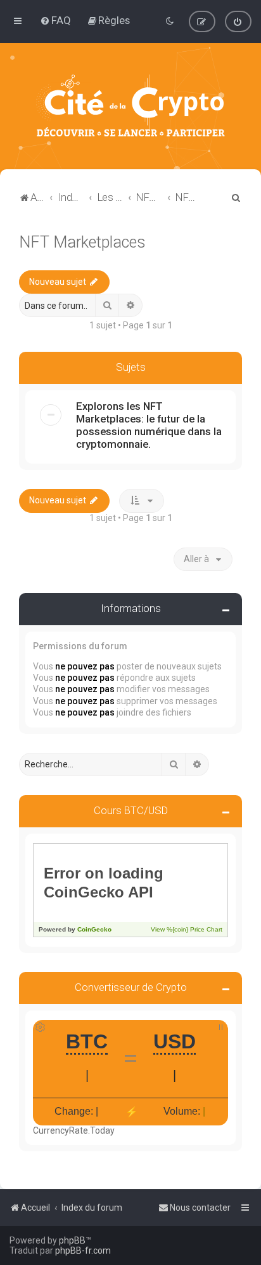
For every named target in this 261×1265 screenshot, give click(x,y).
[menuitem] (55, 20)
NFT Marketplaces (82, 242)
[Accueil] (130, 106)
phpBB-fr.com (83, 1250)
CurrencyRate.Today (74, 1130)
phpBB (72, 1240)
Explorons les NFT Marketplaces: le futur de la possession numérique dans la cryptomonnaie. (149, 425)
